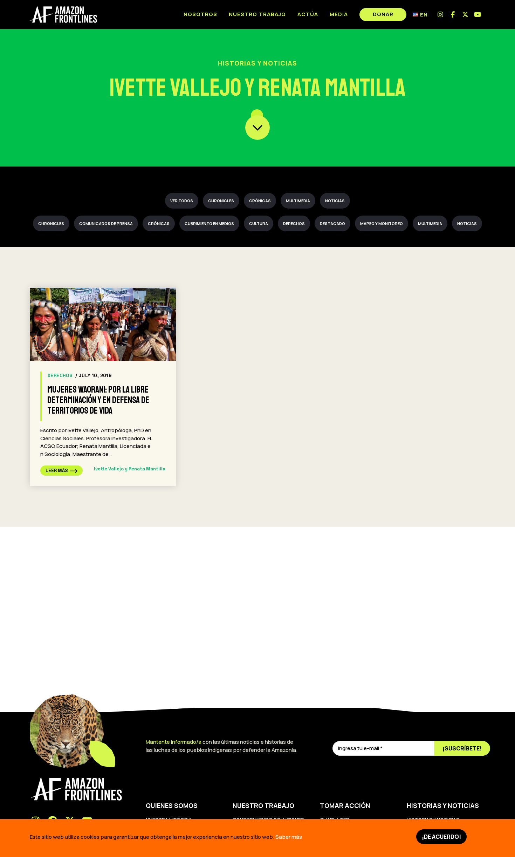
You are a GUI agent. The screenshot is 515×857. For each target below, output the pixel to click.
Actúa (307, 14)
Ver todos (181, 200)
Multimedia (298, 200)
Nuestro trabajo (257, 14)
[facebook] (453, 14)
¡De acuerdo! (441, 837)
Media (339, 14)
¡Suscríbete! (462, 748)
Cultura (258, 223)
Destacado (332, 223)
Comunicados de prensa (106, 223)
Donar (383, 14)
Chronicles (221, 200)
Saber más (288, 837)
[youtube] (478, 14)
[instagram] (440, 14)
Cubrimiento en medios (209, 223)
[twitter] (465, 14)
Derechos (294, 223)
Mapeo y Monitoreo (381, 223)
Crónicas (260, 200)
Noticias (335, 200)
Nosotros (200, 14)
